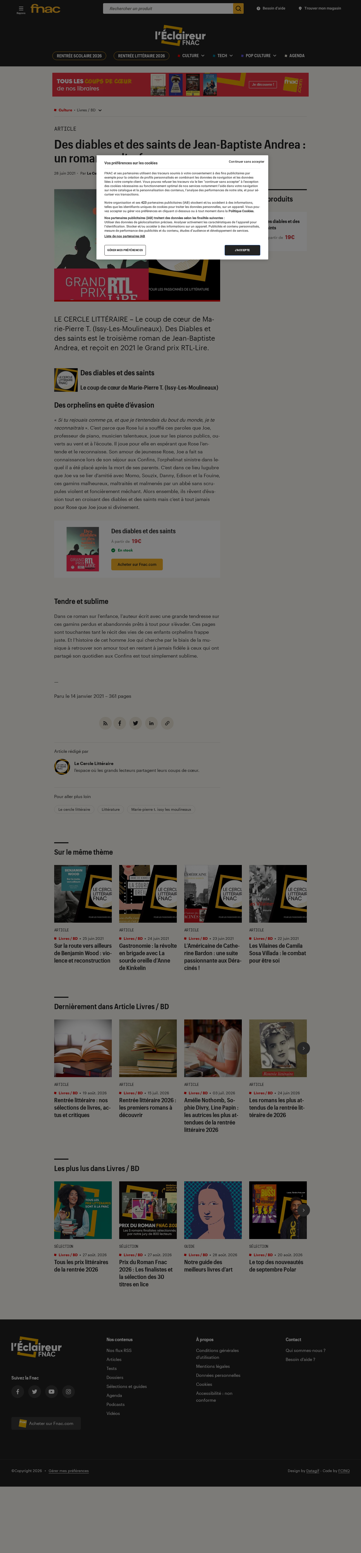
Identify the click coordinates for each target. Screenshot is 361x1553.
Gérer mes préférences (125, 250)
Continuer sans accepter (246, 161)
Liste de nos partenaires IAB (124, 236)
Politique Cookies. (241, 211)
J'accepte (242, 250)
